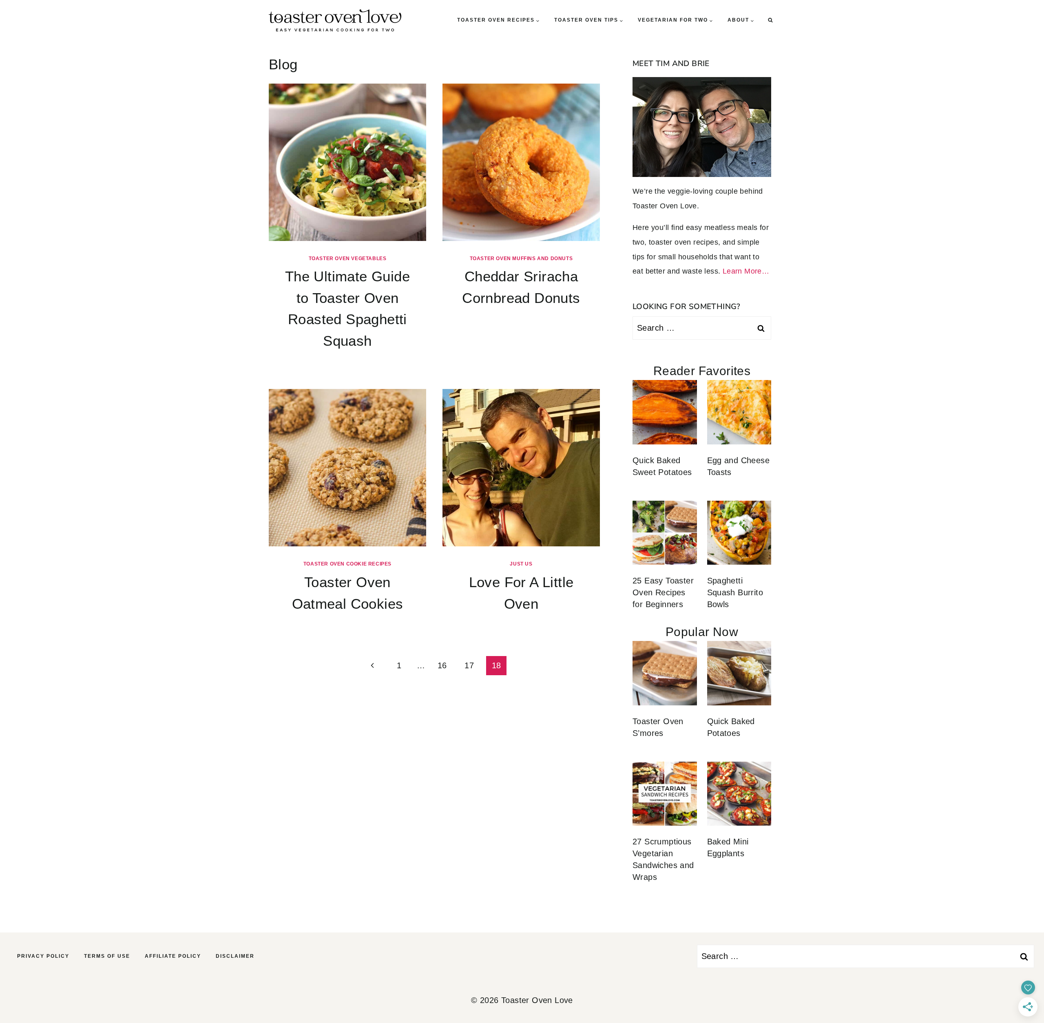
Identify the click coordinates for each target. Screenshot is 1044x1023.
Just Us (521, 564)
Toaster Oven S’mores (658, 727)
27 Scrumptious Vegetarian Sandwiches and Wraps (663, 859)
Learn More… (746, 271)
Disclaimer (235, 956)
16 (442, 665)
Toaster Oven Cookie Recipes (347, 564)
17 (469, 665)
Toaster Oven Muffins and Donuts (521, 258)
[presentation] (347, 162)
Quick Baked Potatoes (731, 727)
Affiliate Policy (173, 956)
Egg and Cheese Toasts (738, 466)
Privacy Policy (43, 956)
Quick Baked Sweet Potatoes (662, 466)
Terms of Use (107, 956)
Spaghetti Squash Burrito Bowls (735, 592)
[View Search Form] (770, 20)
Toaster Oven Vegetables (348, 258)
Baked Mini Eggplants (728, 847)
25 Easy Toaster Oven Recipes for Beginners (663, 592)
